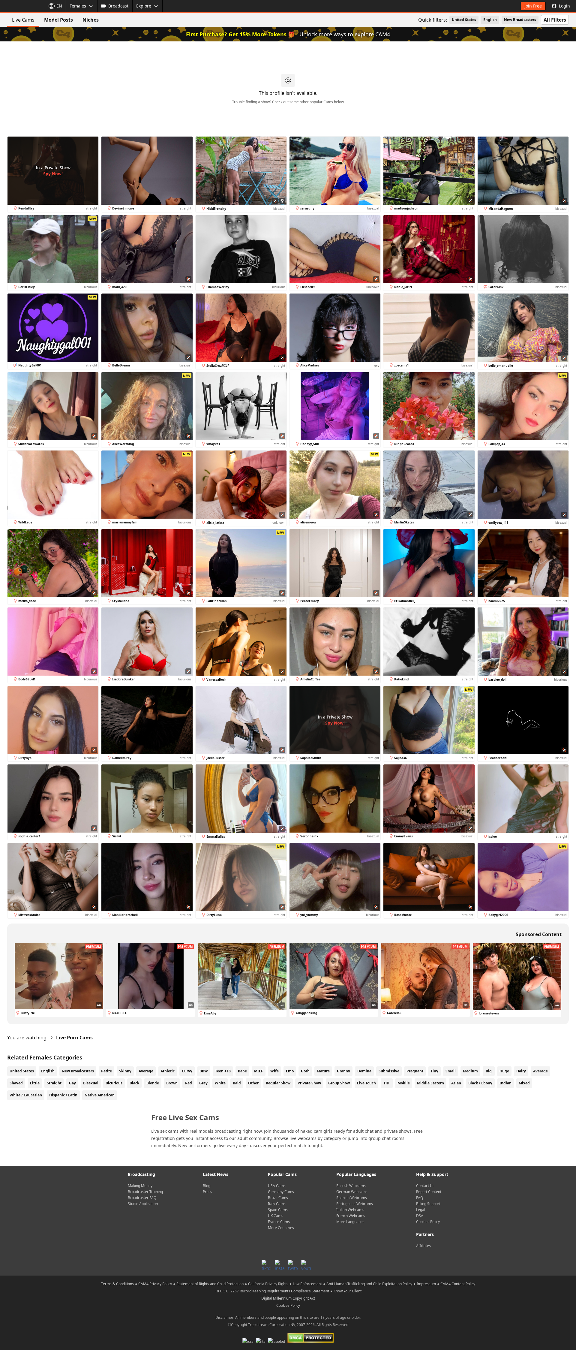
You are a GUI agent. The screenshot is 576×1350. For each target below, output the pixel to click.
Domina (364, 1071)
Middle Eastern (430, 1083)
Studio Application (143, 1203)
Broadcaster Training (145, 1191)
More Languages (350, 1221)
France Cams (279, 1221)
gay (72, 1083)
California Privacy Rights (268, 1283)
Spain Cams (278, 1209)
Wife (274, 1071)
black (134, 1083)
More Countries (281, 1227)
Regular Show (278, 1083)
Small (451, 1071)
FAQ (419, 1197)
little (35, 1083)
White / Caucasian (26, 1095)
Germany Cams (281, 1191)
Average (146, 1071)
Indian (506, 1083)
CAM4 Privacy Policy (155, 1283)
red (188, 1083)
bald (237, 1083)
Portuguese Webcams (354, 1203)
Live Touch (366, 1083)
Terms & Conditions (117, 1283)
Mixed (524, 1083)
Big (489, 1071)
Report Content (428, 1191)
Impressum (426, 1283)
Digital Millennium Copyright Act (288, 1298)
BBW (204, 1071)
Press (207, 1191)
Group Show (339, 1083)
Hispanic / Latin (63, 1095)
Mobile (404, 1083)
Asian (456, 1083)
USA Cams (277, 1185)
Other (253, 1083)
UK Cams (275, 1215)
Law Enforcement (307, 1283)
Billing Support (428, 1203)
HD (386, 1083)
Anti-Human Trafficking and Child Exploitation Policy (369, 1283)
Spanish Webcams (351, 1197)
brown (172, 1083)
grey (203, 1083)
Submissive (389, 1071)
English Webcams (351, 1185)
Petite (106, 1071)
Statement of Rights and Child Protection (210, 1283)
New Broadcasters (520, 19)
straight (54, 1083)
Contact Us (425, 1185)
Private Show (309, 1083)
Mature (323, 1071)
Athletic (167, 1071)
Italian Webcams (350, 1209)
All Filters (555, 20)
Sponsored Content (539, 934)
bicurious (114, 1083)
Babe (242, 1071)
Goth (305, 1071)
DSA (419, 1215)
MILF (258, 1071)
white (220, 1083)
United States (464, 19)
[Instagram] (279, 1265)
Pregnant (414, 1071)
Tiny (434, 1071)
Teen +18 (223, 1071)
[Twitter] (293, 1265)
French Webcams (350, 1215)
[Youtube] (306, 1265)
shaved (16, 1083)
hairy (521, 1071)
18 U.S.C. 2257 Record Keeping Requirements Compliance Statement (272, 1291)
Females (78, 6)
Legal (420, 1209)
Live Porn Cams (74, 1037)
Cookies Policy (428, 1221)
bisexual (90, 1083)
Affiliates (423, 1245)
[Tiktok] (266, 1265)
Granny (343, 1071)
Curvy (187, 1071)
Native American (100, 1095)
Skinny (125, 1071)
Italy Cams (277, 1203)
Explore (143, 6)
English (490, 19)
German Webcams (352, 1191)
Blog (206, 1185)
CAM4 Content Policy (457, 1283)
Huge (504, 1071)
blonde (152, 1083)
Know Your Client (348, 1291)
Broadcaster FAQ (142, 1197)
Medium (470, 1071)
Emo (290, 1071)
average (540, 1071)
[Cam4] (21, 6)
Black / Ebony (480, 1083)
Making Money (140, 1185)
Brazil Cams (278, 1197)
